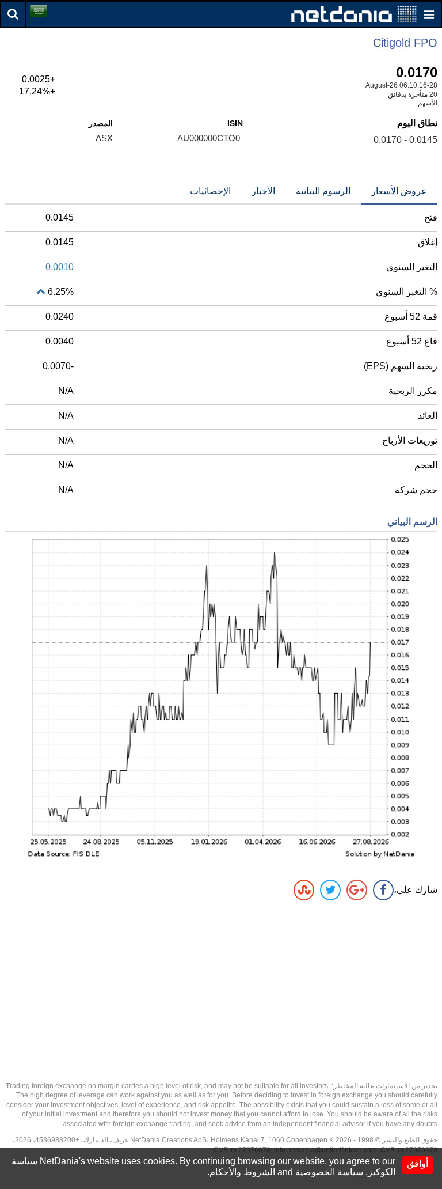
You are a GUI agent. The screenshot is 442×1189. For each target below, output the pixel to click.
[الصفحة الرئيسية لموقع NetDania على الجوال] (354, 13)
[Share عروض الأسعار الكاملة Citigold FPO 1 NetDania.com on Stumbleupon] (304, 890)
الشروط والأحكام (242, 1172)
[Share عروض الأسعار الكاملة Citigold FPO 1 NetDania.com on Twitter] (330, 890)
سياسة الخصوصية (329, 1172)
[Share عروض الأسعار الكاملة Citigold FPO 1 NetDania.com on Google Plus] (357, 890)
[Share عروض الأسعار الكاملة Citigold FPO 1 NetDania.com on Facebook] (383, 890)
